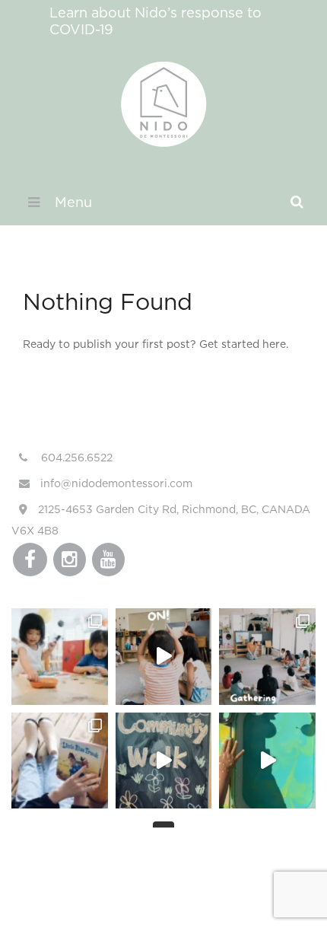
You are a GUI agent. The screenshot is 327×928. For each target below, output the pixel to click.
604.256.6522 (75, 457)
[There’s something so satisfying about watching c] (59, 656)
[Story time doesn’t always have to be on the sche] (59, 761)
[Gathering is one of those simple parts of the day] (267, 656)
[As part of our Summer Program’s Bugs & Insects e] (164, 656)
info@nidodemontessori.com (114, 483)
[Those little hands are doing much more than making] (267, 761)
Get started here (242, 343)
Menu (73, 202)
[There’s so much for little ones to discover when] (164, 761)
